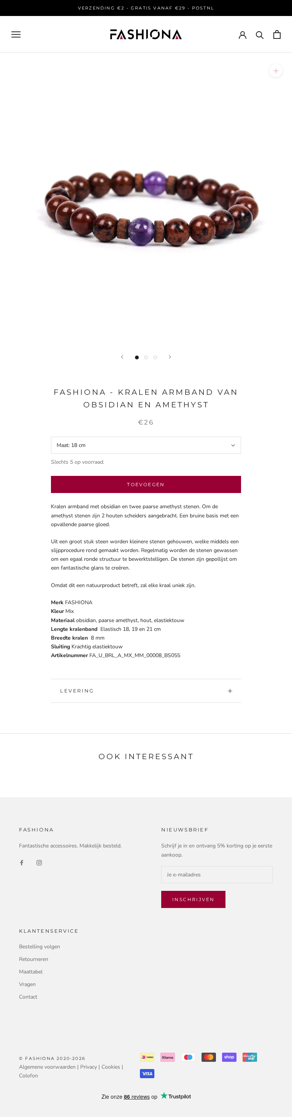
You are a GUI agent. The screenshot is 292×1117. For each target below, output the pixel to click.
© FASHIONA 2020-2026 (52, 1058)
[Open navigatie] (16, 34)
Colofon (28, 1075)
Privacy (88, 1067)
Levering (77, 691)
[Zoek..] (260, 34)
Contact (28, 997)
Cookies (111, 1067)
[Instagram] (39, 862)
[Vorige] (122, 357)
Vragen (27, 984)
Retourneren (33, 959)
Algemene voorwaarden (47, 1067)
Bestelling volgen (39, 946)
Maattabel (31, 971)
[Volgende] (170, 357)
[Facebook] (21, 862)
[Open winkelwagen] (277, 34)
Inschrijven (193, 899)
